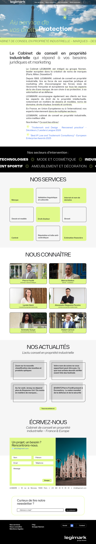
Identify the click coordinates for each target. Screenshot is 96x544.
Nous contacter (75, 2)
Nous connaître (50, 2)
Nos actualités (63, 2)
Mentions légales (16, 529)
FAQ (33, 525)
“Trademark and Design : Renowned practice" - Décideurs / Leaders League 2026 (77, 9)
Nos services (39, 2)
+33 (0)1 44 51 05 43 (60, 488)
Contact (82, 525)
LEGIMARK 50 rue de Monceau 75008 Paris (28, 488)
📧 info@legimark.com (20, 449)
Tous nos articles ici (47, 408)
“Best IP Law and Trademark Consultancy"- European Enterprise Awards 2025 (77, 17)
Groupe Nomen (38, 527)
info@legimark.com (79, 488)
